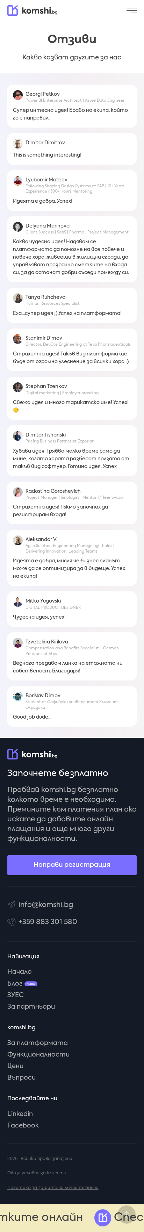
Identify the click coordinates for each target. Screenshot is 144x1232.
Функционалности (38, 1055)
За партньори (31, 1007)
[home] (32, 10)
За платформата (37, 1043)
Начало (19, 972)
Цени (15, 1066)
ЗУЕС (15, 995)
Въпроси (21, 1078)
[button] (132, 10)
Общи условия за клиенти (36, 1173)
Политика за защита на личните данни (53, 1188)
